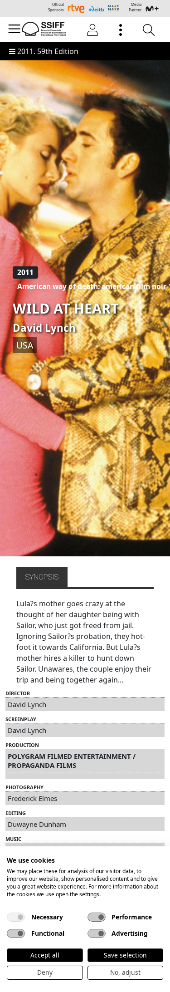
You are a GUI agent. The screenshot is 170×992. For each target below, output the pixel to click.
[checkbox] (16, 917)
